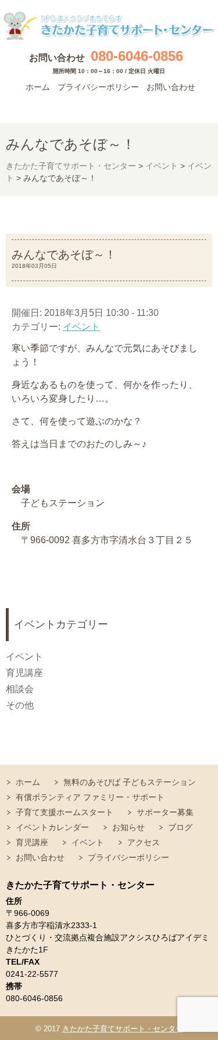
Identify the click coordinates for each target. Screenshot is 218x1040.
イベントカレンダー (52, 827)
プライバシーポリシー (98, 87)
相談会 (20, 689)
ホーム (38, 87)
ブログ (180, 827)
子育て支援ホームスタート (64, 812)
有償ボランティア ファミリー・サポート (90, 797)
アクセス (143, 842)
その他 (20, 705)
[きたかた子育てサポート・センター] (109, 26)
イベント (81, 327)
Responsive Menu (197, 105)
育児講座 (24, 673)
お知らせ (128, 827)
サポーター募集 (165, 812)
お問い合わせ (170, 87)
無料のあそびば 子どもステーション (129, 782)
